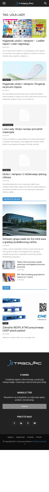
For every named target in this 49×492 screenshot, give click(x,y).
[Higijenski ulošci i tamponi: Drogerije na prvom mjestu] (24, 71)
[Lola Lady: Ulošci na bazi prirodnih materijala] (24, 115)
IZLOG (6, 288)
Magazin (11, 437)
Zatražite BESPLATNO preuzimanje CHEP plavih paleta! (23, 329)
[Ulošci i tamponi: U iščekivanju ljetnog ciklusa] (24, 160)
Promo (5, 323)
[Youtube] (34, 423)
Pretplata (24, 406)
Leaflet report (7, 36)
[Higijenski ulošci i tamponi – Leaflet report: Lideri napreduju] (24, 28)
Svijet (5, 235)
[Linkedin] (21, 423)
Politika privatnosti (39, 441)
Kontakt (38, 437)
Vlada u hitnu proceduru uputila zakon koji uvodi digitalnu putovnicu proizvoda (31, 264)
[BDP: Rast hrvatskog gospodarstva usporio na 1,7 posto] (9, 277)
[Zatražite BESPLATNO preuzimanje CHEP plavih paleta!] (24, 309)
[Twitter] (27, 423)
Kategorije (6, 80)
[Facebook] (14, 423)
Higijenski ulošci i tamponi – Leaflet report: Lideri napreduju (23, 42)
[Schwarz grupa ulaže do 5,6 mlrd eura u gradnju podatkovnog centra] (24, 220)
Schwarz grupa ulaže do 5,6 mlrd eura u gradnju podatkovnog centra (24, 240)
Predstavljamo (7, 125)
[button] (4, 3)
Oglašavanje (20, 437)
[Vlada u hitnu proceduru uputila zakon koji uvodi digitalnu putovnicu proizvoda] (9, 265)
